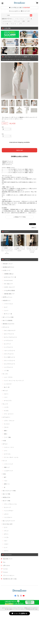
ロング (5, 307)
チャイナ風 (5, 23)
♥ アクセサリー (6, 417)
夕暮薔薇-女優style (8, 273)
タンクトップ (7, 507)
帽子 (5, 477)
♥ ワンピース (6, 327)
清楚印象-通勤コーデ (9, 293)
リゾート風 (29, 18)
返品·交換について (7, 558)
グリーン (6, 550)
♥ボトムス (5, 390)
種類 (3, 127)
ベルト (5, 480)
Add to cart (19, 150)
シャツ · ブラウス (8, 377)
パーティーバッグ (8, 464)
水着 (28, 21)
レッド (5, 547)
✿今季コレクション (7, 297)
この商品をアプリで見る (19, 217)
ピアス (20, 23)
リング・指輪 (7, 437)
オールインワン (8, 400)
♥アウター (5, 444)
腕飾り (5, 430)
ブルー (5, 540)
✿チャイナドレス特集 (8, 317)
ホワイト (6, 534)
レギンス (6, 514)
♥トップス (5, 374)
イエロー (6, 544)
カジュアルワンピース (9, 364)
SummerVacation (7, 21)
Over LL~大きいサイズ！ (10, 330)
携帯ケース (7, 484)
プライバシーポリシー (8, 575)
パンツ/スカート (8, 517)
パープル (6, 537)
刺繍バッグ (7, 467)
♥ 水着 (4, 440)
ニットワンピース (8, 347)
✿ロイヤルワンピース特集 (9, 490)
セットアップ (7, 344)
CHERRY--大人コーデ (9, 287)
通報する (34, 227)
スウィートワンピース (9, 360)
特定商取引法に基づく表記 (10, 579)
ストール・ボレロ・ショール (11, 457)
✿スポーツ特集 (6, 500)
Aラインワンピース (9, 354)
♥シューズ (5, 404)
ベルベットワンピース (9, 350)
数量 (3, 134)
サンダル (6, 410)
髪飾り (5, 434)
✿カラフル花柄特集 (7, 320)
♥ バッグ (5, 460)
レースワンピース (8, 340)
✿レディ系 (6, 387)
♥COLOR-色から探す (8, 524)
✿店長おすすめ (6, 497)
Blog (4, 562)
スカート (6, 394)
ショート (6, 310)
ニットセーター (8, 384)
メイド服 (6, 370)
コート (5, 450)
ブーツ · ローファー (9, 414)
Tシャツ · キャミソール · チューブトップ (14, 380)
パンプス (6, 407)
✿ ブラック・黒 (8, 313)
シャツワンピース (8, 367)
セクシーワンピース (9, 334)
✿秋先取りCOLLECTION (8, 323)
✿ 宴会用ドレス (6, 300)
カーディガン (7, 454)
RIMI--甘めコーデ (8, 283)
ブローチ (6, 427)
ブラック (6, 530)
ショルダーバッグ (8, 470)
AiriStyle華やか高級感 (9, 290)
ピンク (5, 527)
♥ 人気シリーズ (6, 270)
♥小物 (4, 474)
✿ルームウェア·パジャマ (9, 520)
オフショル (17, 21)
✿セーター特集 (6, 494)
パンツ (5, 397)
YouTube (5, 569)
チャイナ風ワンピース (9, 357)
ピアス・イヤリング (9, 420)
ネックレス (7, 424)
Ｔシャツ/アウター (8, 510)
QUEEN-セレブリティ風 (10, 277)
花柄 (23, 21)
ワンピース (13, 23)
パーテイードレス (8, 303)
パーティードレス (19, 18)
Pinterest (5, 572)
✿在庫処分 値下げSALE (8, 267)
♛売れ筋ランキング (7, 263)
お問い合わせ (6, 565)
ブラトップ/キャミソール (10, 504)
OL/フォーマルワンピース (10, 337)
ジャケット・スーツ (9, 447)
